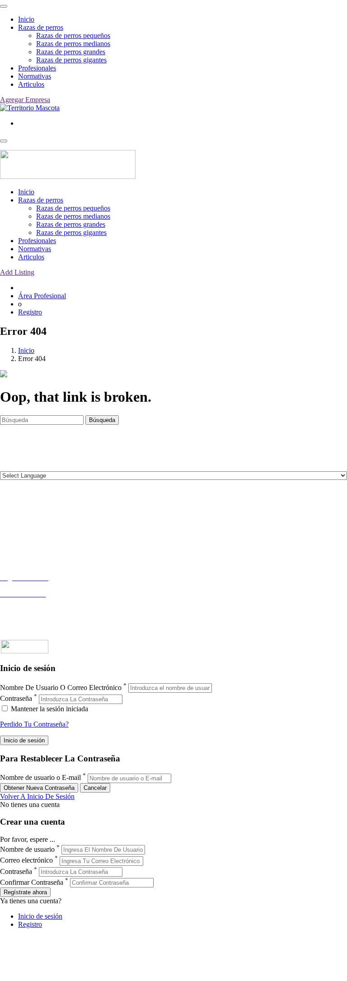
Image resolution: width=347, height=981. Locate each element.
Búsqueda (102, 420)
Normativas (34, 76)
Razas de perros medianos (73, 43)
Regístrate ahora (25, 892)
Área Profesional (42, 296)
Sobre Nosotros (22, 522)
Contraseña (16, 699)
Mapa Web (15, 547)
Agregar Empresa (25, 99)
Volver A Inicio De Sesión (37, 796)
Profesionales (37, 68)
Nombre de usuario (27, 849)
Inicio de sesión (40, 916)
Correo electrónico (26, 860)
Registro (30, 312)
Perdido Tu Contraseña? (34, 724)
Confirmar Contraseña (31, 882)
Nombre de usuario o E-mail (40, 778)
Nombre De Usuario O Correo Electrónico (61, 687)
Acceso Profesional (27, 602)
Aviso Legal (17, 531)
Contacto (13, 514)
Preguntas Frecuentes (30, 610)
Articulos (31, 84)
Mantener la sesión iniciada (48, 709)
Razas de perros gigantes (71, 60)
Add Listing (17, 272)
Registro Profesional (29, 586)
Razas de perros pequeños (73, 35)
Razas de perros (40, 27)
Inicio (26, 19)
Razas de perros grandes (70, 52)
